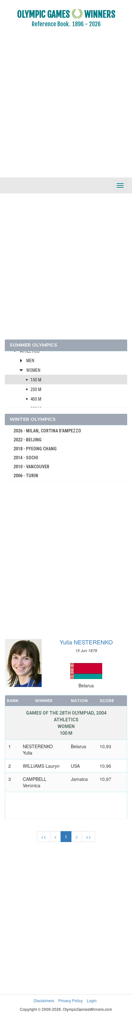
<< (43, 836)
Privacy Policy (70, 1000)
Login (92, 1000)
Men (30, 360)
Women (33, 370)
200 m (35, 389)
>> (88, 836)
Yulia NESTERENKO (86, 642)
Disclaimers (44, 1000)
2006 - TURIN (25, 475)
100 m (35, 379)
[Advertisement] (66, 107)
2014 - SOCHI (25, 457)
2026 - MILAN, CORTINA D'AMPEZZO (47, 430)
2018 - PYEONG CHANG (35, 448)
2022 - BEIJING (27, 439)
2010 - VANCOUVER (31, 466)
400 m (35, 399)
